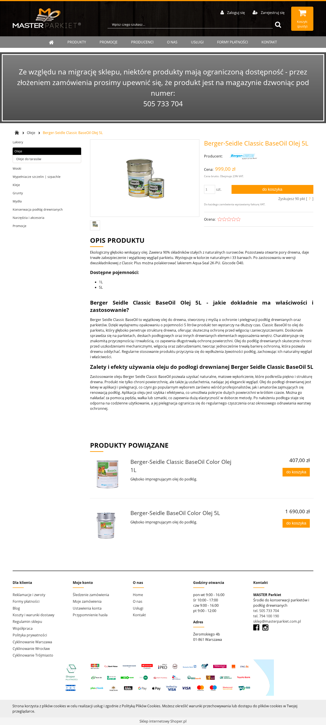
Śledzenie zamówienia (91, 594)
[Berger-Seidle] (242, 156)
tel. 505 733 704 (266, 610)
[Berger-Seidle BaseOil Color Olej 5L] (110, 525)
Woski (17, 168)
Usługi (197, 42)
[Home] (51, 42)
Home (138, 594)
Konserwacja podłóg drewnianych (38, 209)
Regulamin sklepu (27, 621)
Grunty (18, 193)
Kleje (16, 185)
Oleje (18, 151)
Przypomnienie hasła (90, 614)
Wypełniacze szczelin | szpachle (37, 177)
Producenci (142, 42)
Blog (16, 608)
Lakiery (18, 142)
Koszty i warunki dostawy (33, 614)
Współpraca (23, 628)
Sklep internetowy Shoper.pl (163, 721)
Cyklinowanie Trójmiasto (33, 655)
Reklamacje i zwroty (29, 594)
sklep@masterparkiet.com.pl (277, 621)
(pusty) (302, 23)
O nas (172, 42)
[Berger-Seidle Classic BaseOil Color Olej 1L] (110, 474)
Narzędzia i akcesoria (28, 218)
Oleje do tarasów (28, 159)
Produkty (76, 42)
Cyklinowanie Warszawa (32, 641)
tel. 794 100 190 (266, 616)
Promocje (109, 42)
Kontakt (269, 42)
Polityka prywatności (30, 635)
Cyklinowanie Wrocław (31, 648)
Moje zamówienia (87, 601)
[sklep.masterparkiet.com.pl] (47, 18)
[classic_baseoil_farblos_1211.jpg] (144, 178)
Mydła (17, 201)
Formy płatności (232, 42)
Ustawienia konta (87, 608)
